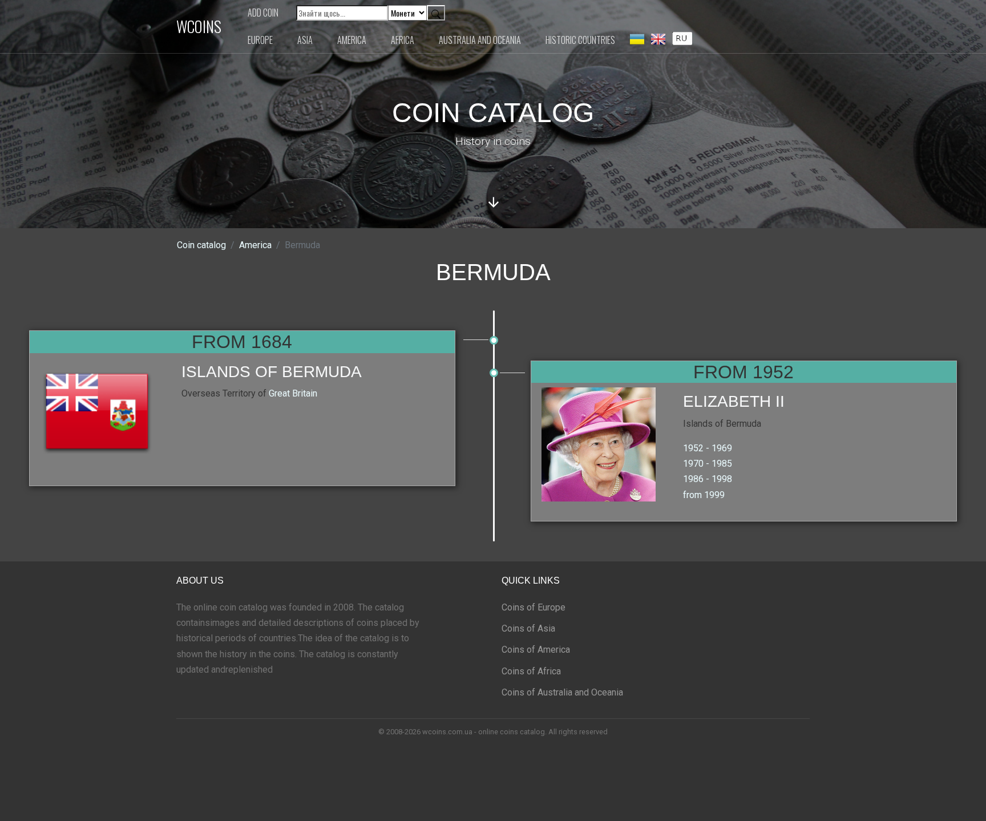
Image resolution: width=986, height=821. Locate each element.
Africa (402, 40)
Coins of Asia (528, 628)
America (351, 40)
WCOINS (198, 26)
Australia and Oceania (480, 40)
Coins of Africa (531, 671)
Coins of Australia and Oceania (562, 692)
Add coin (263, 12)
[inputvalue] (682, 38)
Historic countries (580, 40)
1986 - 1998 (707, 479)
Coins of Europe (533, 607)
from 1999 (704, 495)
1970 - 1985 (707, 463)
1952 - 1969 (707, 448)
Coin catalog (201, 245)
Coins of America (536, 649)
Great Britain (293, 393)
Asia (305, 40)
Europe (260, 40)
